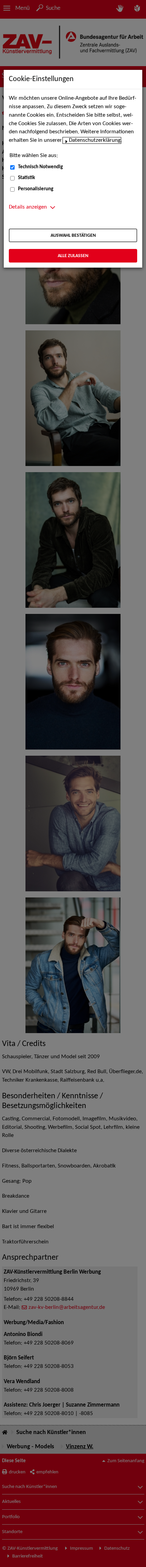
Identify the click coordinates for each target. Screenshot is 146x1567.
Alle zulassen (73, 255)
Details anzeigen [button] (28, 207)
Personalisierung (35, 189)
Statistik (26, 177)
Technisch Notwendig (40, 167)
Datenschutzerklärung (95, 140)
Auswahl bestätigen (73, 235)
